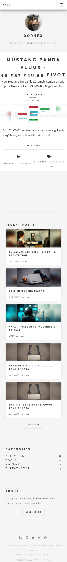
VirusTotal (44, 135)
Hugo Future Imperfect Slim (37, 555)
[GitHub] (27, 537)
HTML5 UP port (25, 559)
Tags (6, 5)
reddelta (58, 161)
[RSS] (20, 537)
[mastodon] (45, 537)
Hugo (48, 559)
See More (33, 425)
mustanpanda (42, 161)
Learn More (33, 512)
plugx (49, 166)
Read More (34, 146)
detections (16, 456)
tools (11, 460)
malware (13, 464)
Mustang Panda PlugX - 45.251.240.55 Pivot (33, 67)
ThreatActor (24, 164)
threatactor (17, 468)
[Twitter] (33, 537)
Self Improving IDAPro (27, 291)
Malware (9, 164)
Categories (17, 449)
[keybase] (39, 537)
